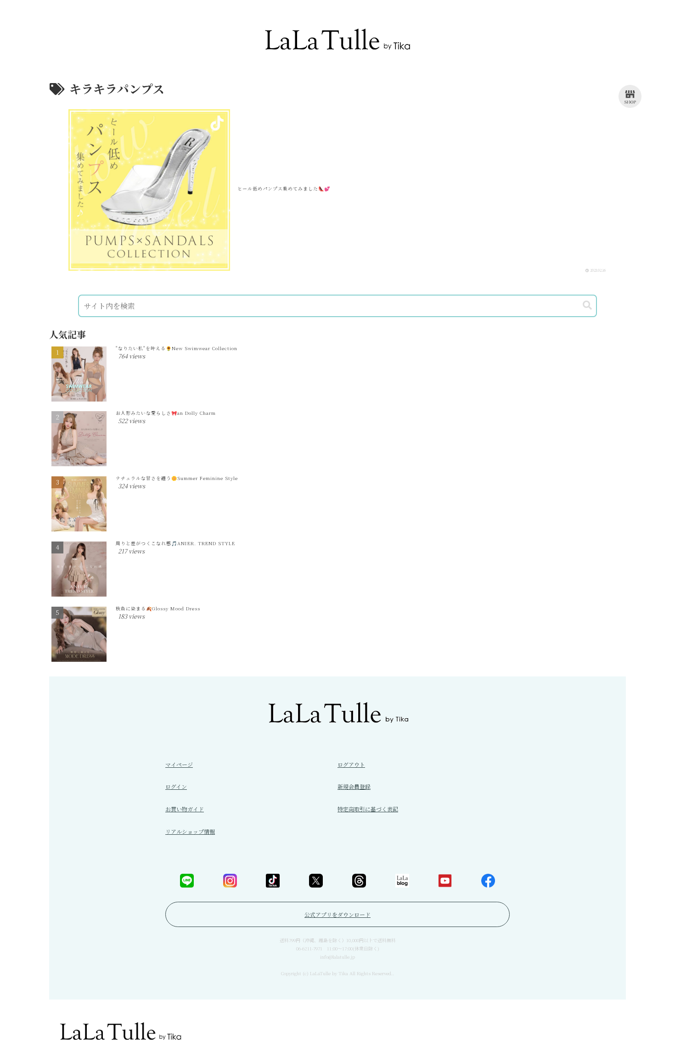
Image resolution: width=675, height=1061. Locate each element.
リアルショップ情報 (190, 831)
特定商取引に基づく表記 (368, 809)
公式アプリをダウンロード (337, 914)
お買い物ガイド (184, 809)
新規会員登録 (354, 786)
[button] (587, 305)
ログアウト (351, 764)
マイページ (179, 764)
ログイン (176, 786)
